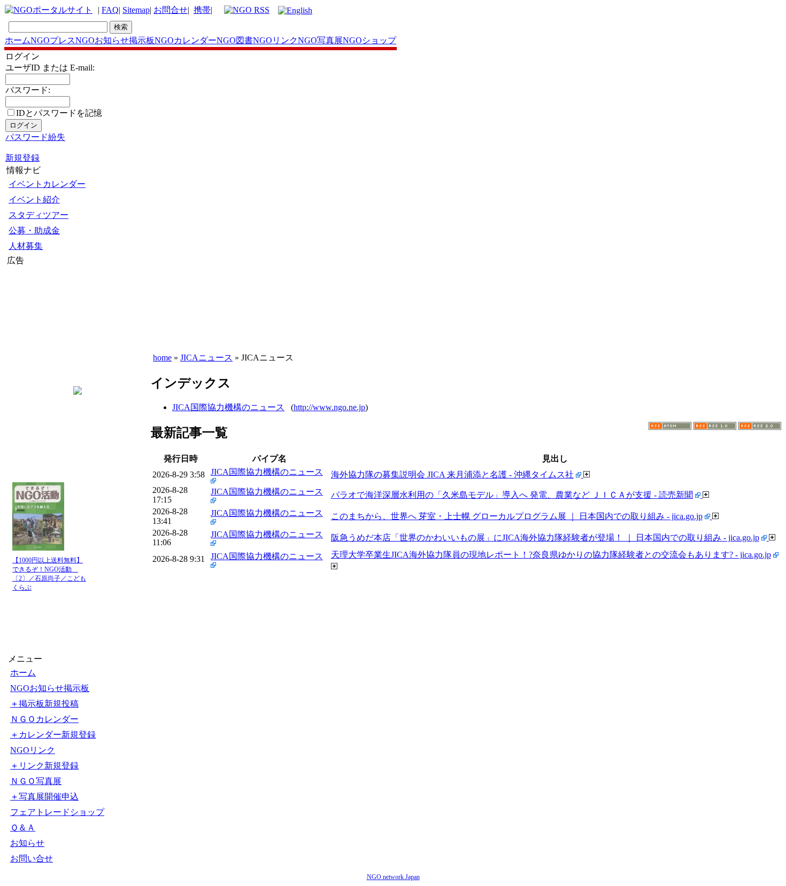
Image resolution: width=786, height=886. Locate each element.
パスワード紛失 (35, 137)
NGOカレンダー (186, 40)
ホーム (17, 40)
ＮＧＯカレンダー (44, 719)
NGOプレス (52, 40)
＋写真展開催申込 (44, 796)
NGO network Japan (393, 877)
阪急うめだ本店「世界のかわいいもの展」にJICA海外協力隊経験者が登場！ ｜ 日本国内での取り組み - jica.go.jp (545, 537)
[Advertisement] (39, 330)
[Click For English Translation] (295, 10)
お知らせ (27, 843)
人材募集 (26, 245)
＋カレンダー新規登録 (53, 734)
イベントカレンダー (47, 184)
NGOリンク (275, 40)
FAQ (110, 9)
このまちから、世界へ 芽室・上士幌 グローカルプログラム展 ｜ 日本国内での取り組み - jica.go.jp (517, 516)
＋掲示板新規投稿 (44, 703)
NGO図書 (235, 40)
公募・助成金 (34, 230)
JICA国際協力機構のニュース (228, 407)
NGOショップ (369, 40)
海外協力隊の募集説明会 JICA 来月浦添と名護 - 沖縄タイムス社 (452, 474)
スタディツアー (38, 214)
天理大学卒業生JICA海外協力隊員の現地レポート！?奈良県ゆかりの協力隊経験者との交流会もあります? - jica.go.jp (551, 554)
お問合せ (170, 9)
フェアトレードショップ (57, 812)
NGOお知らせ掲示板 (115, 40)
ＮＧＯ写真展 (35, 781)
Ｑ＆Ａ (22, 827)
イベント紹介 (34, 199)
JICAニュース (206, 357)
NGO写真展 (320, 40)
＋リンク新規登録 (44, 765)
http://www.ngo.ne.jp (329, 407)
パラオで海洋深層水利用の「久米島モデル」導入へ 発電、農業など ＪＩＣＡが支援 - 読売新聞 (512, 494)
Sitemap (136, 9)
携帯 (202, 9)
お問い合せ (31, 858)
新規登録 (22, 157)
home (162, 357)
